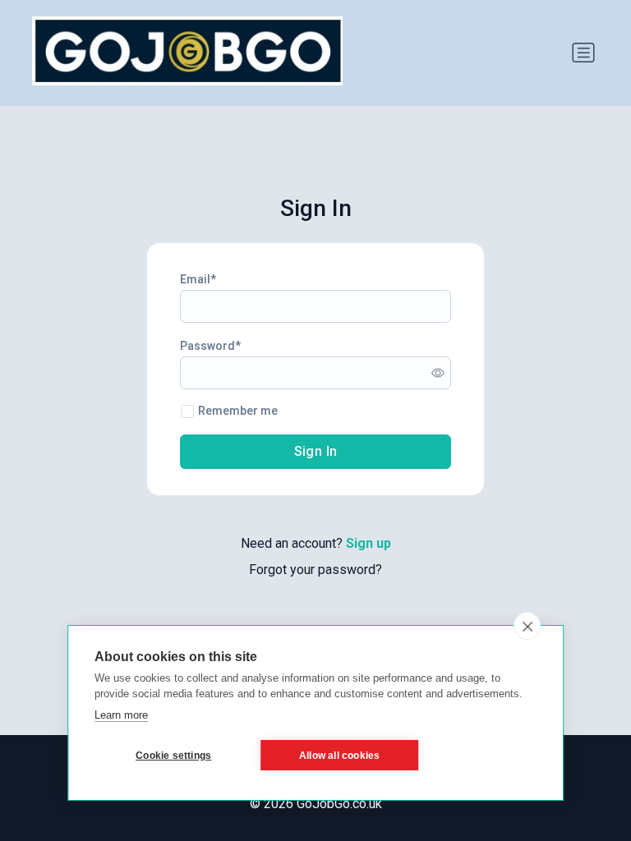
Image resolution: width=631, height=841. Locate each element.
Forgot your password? (315, 569)
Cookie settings (173, 755)
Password (207, 345)
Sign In (316, 451)
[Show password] (438, 372)
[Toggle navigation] (583, 52)
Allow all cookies (339, 755)
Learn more (121, 715)
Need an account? (316, 543)
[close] (527, 626)
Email (195, 279)
